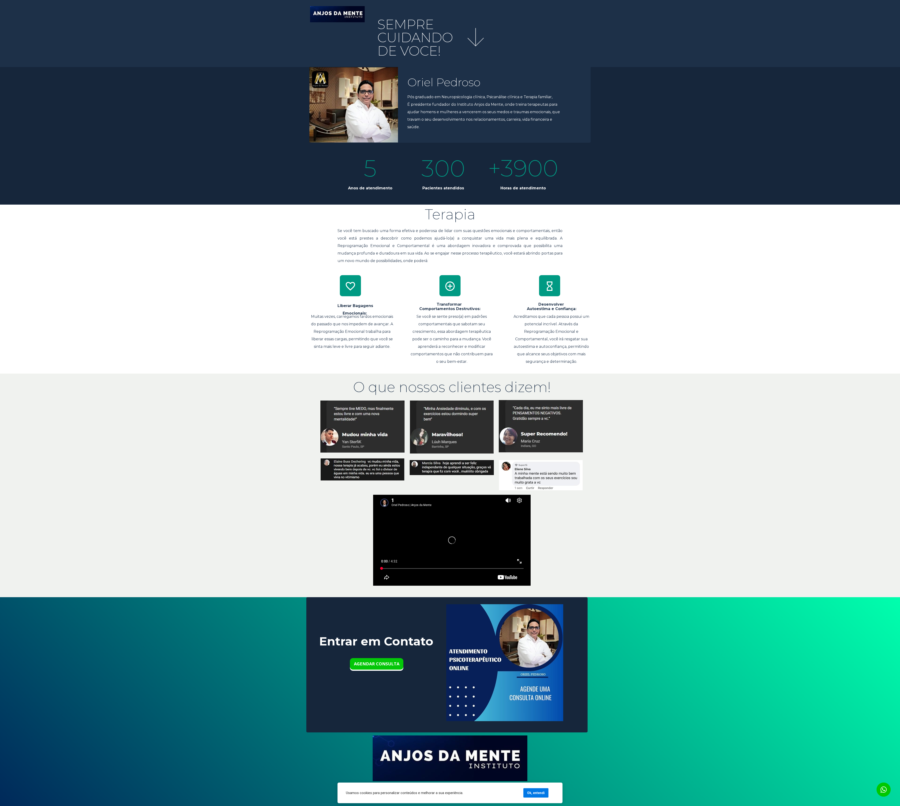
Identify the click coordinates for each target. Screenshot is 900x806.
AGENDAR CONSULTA (376, 664)
